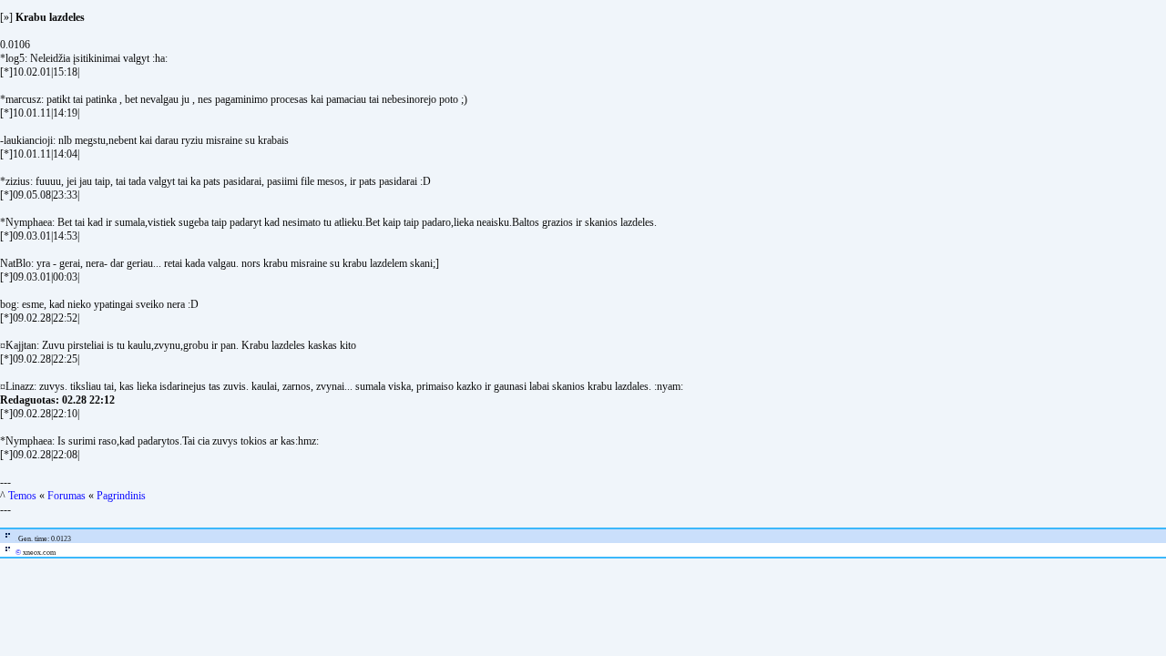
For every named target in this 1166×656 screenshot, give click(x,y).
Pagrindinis (121, 495)
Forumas (66, 495)
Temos (22, 495)
